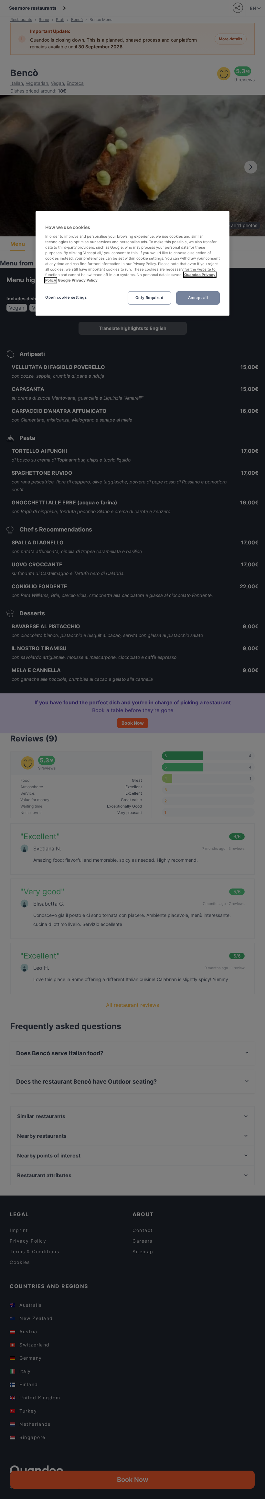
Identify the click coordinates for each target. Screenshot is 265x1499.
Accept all (198, 297)
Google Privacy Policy (78, 280)
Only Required (149, 297)
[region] (132, 263)
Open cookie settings (66, 297)
